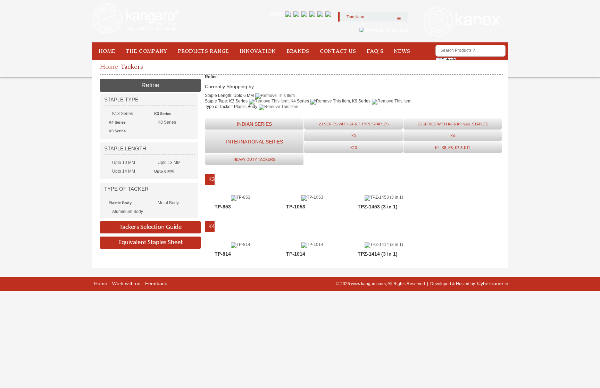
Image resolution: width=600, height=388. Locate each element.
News (402, 51)
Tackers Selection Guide (150, 227)
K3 (353, 136)
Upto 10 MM (123, 162)
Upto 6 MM (164, 171)
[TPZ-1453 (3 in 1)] (384, 197)
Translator (356, 17)
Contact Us (338, 51)
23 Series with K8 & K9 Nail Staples (452, 124)
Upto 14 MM (123, 171)
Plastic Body (120, 203)
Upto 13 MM (169, 162)
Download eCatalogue (386, 30)
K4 (452, 136)
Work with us (126, 283)
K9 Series (117, 131)
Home (107, 51)
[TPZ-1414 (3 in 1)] (384, 244)
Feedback (156, 283)
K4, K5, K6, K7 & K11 (452, 148)
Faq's (375, 51)
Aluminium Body (127, 211)
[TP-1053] (312, 197)
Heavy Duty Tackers (254, 159)
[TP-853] (240, 197)
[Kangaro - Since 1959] (135, 19)
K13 (353, 148)
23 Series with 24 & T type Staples (354, 124)
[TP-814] (240, 244)
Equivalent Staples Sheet (150, 242)
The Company (146, 51)
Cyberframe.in (492, 283)
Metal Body (168, 202)
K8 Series (167, 122)
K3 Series (162, 114)
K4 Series (117, 122)
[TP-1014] (312, 244)
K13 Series (122, 113)
